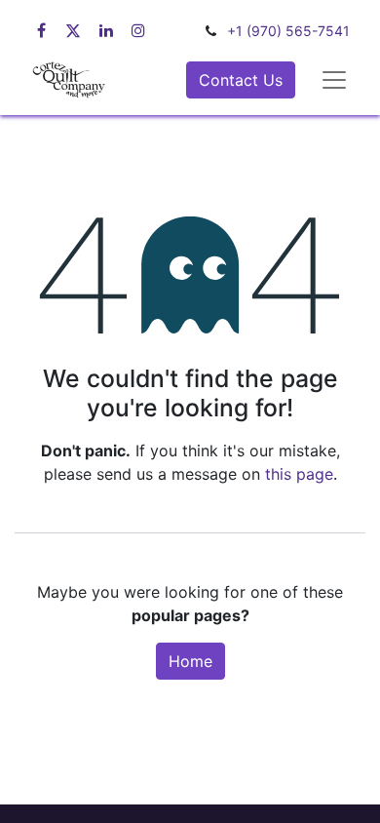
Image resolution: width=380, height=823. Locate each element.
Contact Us (241, 80)
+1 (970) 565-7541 (288, 30)
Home (190, 661)
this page (299, 474)
